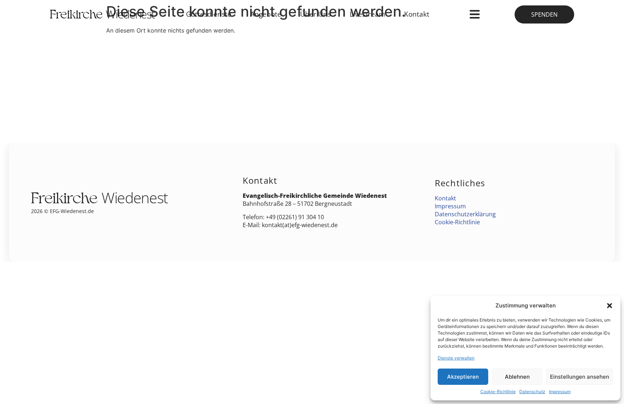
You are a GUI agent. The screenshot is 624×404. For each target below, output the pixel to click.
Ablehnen (517, 376)
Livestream (367, 14)
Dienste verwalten (456, 358)
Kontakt (416, 14)
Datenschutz (532, 391)
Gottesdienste (208, 14)
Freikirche (102, 16)
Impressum (560, 391)
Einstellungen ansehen (579, 376)
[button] (609, 305)
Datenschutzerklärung (465, 214)
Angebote (265, 14)
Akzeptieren (463, 376)
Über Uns (315, 14)
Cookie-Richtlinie (498, 391)
